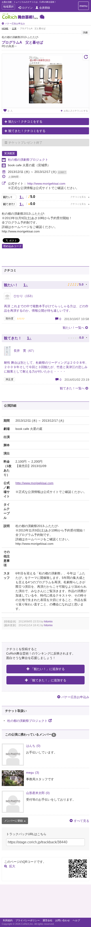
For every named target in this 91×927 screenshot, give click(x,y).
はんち (33, 745)
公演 (14, 28)
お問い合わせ (62, 920)
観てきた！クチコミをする (27, 131)
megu (32, 772)
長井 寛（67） (24, 350)
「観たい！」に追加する (48, 669)
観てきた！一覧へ (72, 388)
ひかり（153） (23, 296)
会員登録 (44, 7)
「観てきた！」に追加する (47, 680)
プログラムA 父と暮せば (22, 42)
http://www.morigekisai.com (46, 183)
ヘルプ (76, 920)
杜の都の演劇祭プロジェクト (28, 159)
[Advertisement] (45, 902)
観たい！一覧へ (73, 327)
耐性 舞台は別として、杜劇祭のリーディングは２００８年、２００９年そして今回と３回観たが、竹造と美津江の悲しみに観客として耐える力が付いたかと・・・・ (46, 367)
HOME (5, 28)
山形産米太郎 (38, 793)
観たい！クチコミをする (25, 121)
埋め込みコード (12, 246)
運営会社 (47, 920)
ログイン (27, 7)
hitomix (48, 621)
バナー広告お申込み (15, 23)
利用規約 (8, 920)
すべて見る (81, 821)
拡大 (12, 866)
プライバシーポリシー (27, 920)
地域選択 (8, 7)
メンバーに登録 (13, 820)
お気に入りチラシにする (76, 111)
